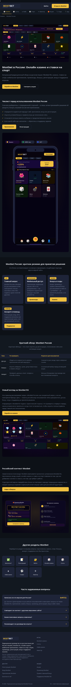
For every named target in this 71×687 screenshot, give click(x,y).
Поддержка (11, 326)
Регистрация (24, 127)
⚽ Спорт (32, 11)
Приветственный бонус (44, 673)
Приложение (9, 127)
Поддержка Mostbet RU (44, 676)
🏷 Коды (59, 11)
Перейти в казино (11, 413)
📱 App (67, 11)
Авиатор (39, 650)
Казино (54, 299)
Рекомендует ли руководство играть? (18, 624)
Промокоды (33, 299)
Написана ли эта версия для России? (17, 598)
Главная (2, 16)
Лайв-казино (41, 647)
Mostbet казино (42, 641)
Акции (39, 667)
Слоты (39, 644)
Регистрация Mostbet (9, 667)
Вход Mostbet (6, 670)
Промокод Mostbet (43, 670)
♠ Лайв (24, 11)
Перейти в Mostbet (11, 86)
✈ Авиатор (41, 11)
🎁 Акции (51, 11)
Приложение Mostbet (9, 673)
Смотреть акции (30, 86)
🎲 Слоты (16, 11)
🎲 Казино (7, 11)
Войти (46, 6)
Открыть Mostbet (60, 6)
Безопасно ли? (6, 676)
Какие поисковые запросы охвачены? (18, 617)
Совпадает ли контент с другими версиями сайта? (23, 610)
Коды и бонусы (9, 489)
